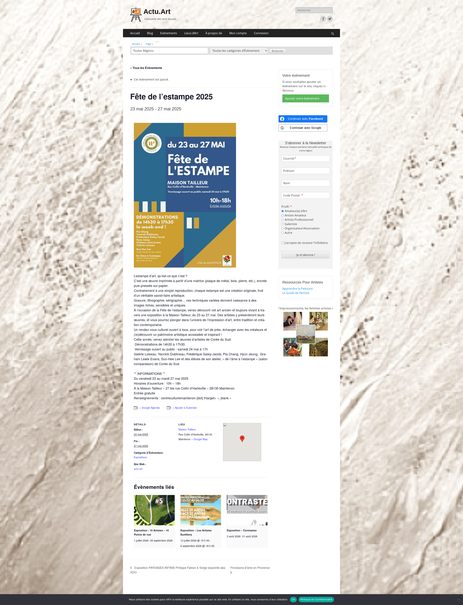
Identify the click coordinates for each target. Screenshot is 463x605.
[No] (458, 599)
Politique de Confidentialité (316, 599)
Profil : (285, 207)
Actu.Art (157, 11)
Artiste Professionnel (299, 220)
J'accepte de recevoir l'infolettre (306, 243)
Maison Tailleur (187, 429)
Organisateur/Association (302, 228)
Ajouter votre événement (302, 98)
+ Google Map (199, 439)
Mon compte (238, 33)
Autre (288, 233)
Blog (150, 33)
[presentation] (154, 510)
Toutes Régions (143, 51)
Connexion (261, 33)
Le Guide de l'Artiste (295, 293)
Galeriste (291, 224)
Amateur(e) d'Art (296, 211)
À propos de (213, 33)
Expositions (140, 457)
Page (149, 44)
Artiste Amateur (295, 215)
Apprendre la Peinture (297, 289)
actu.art (138, 469)
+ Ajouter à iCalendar (185, 407)
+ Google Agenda (150, 407)
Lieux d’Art (191, 33)
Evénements (168, 33)
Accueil (135, 33)
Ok (293, 599)
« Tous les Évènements (146, 68)
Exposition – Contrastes (242, 530)
